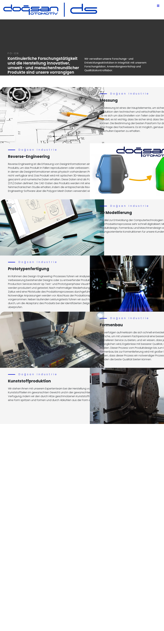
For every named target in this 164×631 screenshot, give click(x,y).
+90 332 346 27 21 (57, 565)
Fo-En (83, 569)
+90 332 (75, 607)
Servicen (85, 576)
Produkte (85, 572)
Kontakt (85, 580)
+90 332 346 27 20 (58, 561)
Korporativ (86, 565)
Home (84, 561)
